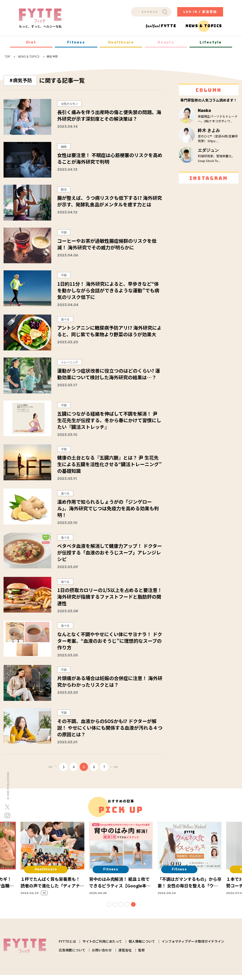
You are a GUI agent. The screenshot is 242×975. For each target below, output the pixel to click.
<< (50, 766)
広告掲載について (72, 950)
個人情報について (142, 941)
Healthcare (121, 42)
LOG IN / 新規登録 (200, 11)
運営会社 (125, 950)
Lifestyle (211, 42)
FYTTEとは (67, 941)
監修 (141, 950)
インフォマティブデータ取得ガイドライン (193, 941)
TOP (7, 56)
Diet (31, 42)
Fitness (76, 42)
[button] (108, 904)
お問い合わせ (102, 950)
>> (116, 766)
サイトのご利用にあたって (102, 941)
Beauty (166, 42)
